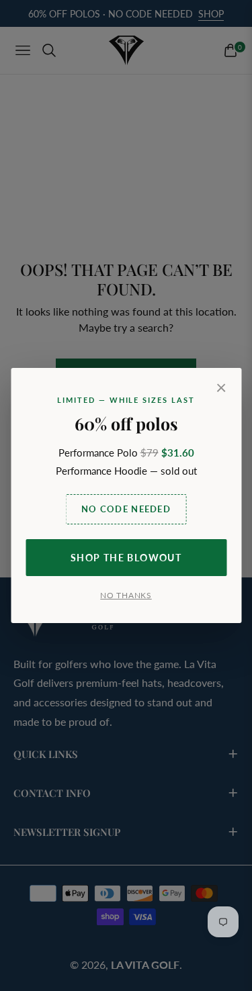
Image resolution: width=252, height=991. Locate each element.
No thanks (125, 595)
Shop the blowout (126, 557)
